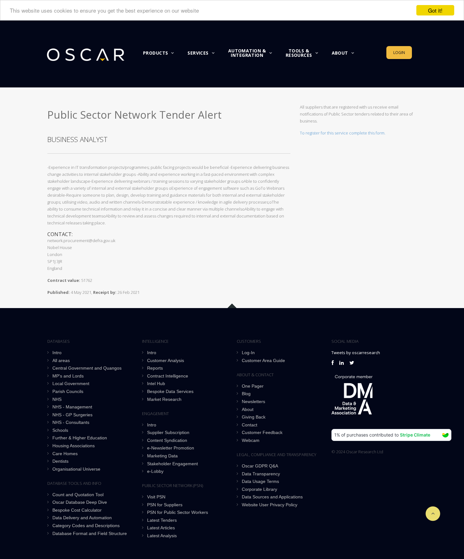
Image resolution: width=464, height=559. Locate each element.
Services (197, 53)
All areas (61, 360)
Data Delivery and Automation (82, 517)
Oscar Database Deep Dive (79, 502)
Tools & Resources (299, 53)
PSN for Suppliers (164, 504)
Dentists (60, 461)
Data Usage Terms (260, 481)
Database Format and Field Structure (89, 533)
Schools (60, 430)
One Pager (253, 386)
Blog (246, 393)
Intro (57, 352)
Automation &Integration (247, 53)
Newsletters (253, 401)
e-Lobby (155, 471)
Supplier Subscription (168, 432)
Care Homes (65, 453)
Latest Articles (161, 527)
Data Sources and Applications (272, 496)
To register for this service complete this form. (342, 133)
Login (399, 52)
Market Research (164, 399)
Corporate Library (259, 489)
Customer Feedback (262, 432)
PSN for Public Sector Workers (177, 512)
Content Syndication (167, 440)
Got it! (435, 10)
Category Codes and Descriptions (86, 525)
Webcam (250, 440)
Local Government (70, 383)
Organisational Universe (76, 469)
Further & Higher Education (79, 437)
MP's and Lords (68, 375)
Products (155, 53)
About (340, 53)
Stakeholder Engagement (172, 463)
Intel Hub (156, 383)
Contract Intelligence (167, 375)
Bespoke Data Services (170, 391)
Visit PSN (156, 496)
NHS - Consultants (70, 422)
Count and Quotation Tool (78, 494)
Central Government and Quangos (87, 368)
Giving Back (253, 416)
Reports (155, 368)
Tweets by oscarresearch (355, 352)
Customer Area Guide (263, 360)
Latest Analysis (162, 535)
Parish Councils (67, 391)
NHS (57, 399)
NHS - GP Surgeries (72, 414)
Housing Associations (73, 445)
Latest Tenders (162, 520)
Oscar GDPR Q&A (260, 465)
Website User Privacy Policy (269, 504)
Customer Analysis (165, 360)
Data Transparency (261, 473)
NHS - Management (72, 406)
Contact (249, 424)
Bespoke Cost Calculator (77, 510)
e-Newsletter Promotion (170, 447)
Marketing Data (162, 455)
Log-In (248, 352)
